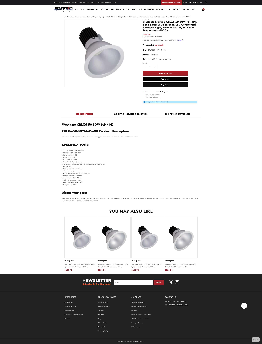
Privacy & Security (137, 323)
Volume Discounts (103, 307)
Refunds (134, 311)
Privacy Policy (102, 323)
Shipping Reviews (177, 114)
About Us (101, 315)
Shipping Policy (103, 331)
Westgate (154, 54)
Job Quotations (103, 302)
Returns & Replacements (139, 307)
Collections (87, 17)
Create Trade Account (171, 2)
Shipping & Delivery (137, 302)
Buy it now (165, 85)
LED (76, 9)
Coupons (101, 311)
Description (84, 114)
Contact (191, 9)
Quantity (145, 63)
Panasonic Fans (107, 9)
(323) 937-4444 (84, 2)
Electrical (149, 9)
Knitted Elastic (163, 9)
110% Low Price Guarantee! (140, 319)
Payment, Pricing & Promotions (141, 315)
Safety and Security (89, 9)
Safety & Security (70, 307)
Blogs (100, 319)
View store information (152, 97)
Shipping (145, 36)
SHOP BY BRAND (179, 9)
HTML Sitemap (136, 327)
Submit (158, 282)
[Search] (206, 2)
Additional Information (131, 114)
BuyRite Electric (69, 17)
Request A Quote (191, 2)
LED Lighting (68, 302)
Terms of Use (102, 327)
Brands (78, 17)
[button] (244, 306)
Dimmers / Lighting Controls (129, 9)
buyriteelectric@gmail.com (106, 2)
